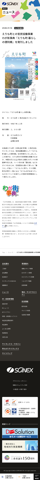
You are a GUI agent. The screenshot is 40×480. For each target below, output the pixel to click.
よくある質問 (6, 329)
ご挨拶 (4, 269)
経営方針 (5, 304)
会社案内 (5, 263)
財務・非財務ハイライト (9, 316)
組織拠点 (5, 285)
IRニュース (5, 308)
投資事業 (24, 285)
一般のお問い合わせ (26, 477)
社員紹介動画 (26, 315)
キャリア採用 (26, 311)
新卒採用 (24, 306)
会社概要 (5, 273)
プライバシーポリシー (20, 381)
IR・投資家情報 (8, 299)
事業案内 (25, 263)
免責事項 (5, 333)
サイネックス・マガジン (11, 344)
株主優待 (5, 325)
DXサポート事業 (27, 273)
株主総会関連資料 (7, 320)
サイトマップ (7, 353)
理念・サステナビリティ (29, 293)
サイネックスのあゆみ (9, 281)
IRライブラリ (6, 312)
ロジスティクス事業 (28, 277)
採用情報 (25, 301)
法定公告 (5, 337)
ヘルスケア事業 (26, 281)
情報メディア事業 (27, 269)
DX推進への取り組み (20, 389)
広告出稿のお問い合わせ (9, 477)
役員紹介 (5, 277)
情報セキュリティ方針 (20, 385)
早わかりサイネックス (10, 348)
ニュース (5, 292)
